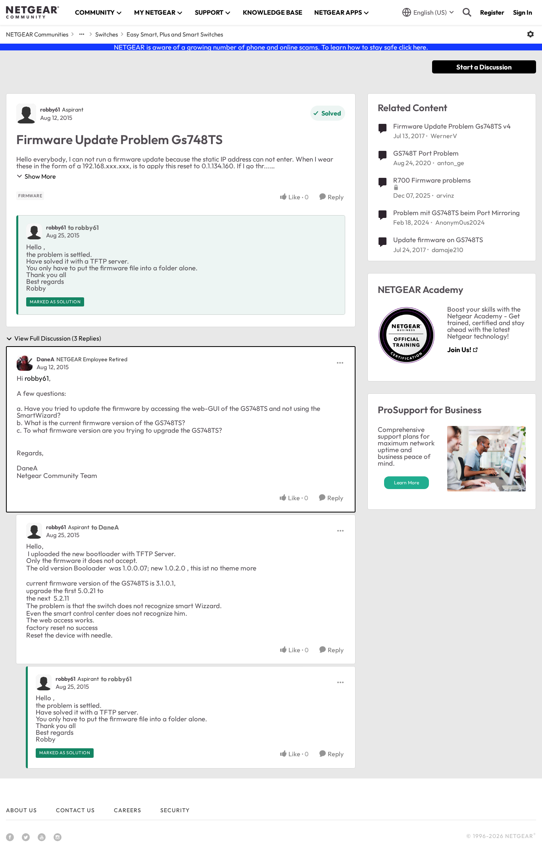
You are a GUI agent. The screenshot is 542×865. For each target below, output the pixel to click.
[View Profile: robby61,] (34, 231)
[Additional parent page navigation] (81, 34)
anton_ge (450, 163)
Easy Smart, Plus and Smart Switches (175, 34)
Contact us (75, 810)
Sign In (522, 12)
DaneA (45, 359)
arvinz (445, 195)
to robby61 (83, 227)
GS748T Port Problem (426, 153)
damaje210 (447, 250)
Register (492, 12)
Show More (40, 176)
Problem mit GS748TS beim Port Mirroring (456, 212)
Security (175, 810)
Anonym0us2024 (460, 222)
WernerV (444, 136)
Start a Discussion (484, 67)
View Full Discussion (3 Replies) (57, 338)
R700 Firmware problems (432, 180)
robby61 (50, 109)
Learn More (406, 482)
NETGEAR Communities (37, 34)
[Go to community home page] (32, 12)
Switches (106, 34)
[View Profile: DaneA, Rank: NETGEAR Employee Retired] (25, 363)
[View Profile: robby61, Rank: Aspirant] (26, 113)
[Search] (467, 12)
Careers (127, 810)
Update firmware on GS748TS (438, 239)
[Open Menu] (530, 34)
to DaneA (105, 527)
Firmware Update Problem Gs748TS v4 (452, 126)
